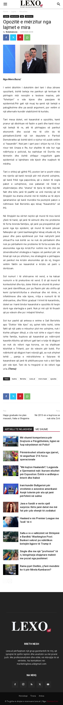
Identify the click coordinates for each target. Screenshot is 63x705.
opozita (53, 379)
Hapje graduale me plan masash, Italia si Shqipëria (16, 417)
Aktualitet (23, 11)
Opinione (29, 16)
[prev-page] (5, 581)
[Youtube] (48, 684)
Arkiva (41, 696)
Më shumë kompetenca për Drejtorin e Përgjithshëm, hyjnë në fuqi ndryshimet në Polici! (39, 441)
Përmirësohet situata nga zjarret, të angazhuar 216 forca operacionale (39, 456)
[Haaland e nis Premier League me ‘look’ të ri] (10, 522)
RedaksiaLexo (11, 32)
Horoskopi (23, 696)
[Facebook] (6, 37)
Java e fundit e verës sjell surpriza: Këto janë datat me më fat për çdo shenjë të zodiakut (38, 507)
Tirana (33, 696)
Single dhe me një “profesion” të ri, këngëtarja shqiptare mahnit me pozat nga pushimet (39, 555)
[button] (5, 4)
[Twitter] (13, 37)
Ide (22, 16)
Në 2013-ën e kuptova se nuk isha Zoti (47, 417)
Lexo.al (32, 379)
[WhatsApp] (27, 37)
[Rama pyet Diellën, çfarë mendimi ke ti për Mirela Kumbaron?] (10, 569)
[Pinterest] (20, 37)
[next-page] (10, 581)
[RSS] (31, 684)
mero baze (42, 379)
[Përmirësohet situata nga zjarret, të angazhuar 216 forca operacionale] (10, 456)
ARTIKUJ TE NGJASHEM (18, 429)
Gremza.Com (52, 701)
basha (14, 379)
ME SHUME (41, 429)
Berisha (23, 379)
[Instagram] (23, 684)
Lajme (13, 11)
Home (5, 11)
